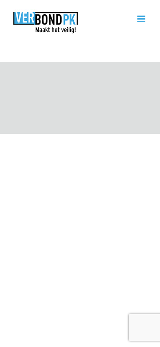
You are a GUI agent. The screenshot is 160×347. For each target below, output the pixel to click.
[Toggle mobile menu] (142, 19)
